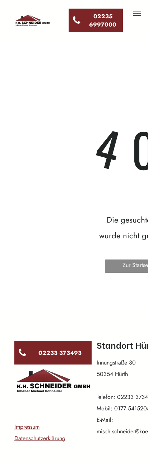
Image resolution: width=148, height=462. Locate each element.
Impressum (27, 427)
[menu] (137, 13)
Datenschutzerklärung (39, 438)
